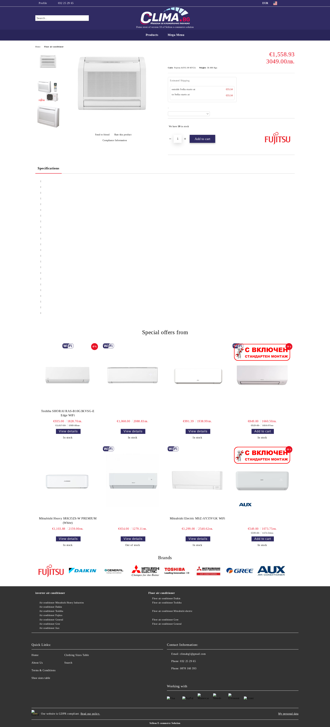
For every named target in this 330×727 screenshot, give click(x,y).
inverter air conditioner (50, 593)
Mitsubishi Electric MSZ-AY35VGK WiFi (197, 518)
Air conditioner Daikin (50, 607)
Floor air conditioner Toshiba (166, 602)
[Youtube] (178, 676)
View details (68, 431)
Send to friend (102, 134)
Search (68, 662)
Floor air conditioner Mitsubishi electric (172, 611)
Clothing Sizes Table (76, 655)
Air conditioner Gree (49, 624)
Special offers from (165, 332)
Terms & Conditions (43, 670)
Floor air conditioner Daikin (166, 598)
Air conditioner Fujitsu (50, 615)
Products (152, 34)
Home (37, 47)
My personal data (288, 713)
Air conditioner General (51, 619)
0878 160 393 (188, 668)
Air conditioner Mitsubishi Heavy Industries (61, 602)
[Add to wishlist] (292, 126)
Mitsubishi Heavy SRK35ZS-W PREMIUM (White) (67, 520)
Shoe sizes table (41, 678)
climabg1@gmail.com (193, 654)
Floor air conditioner (54, 47)
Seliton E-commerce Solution (165, 723)
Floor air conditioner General (166, 624)
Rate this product (122, 134)
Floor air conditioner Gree (165, 619)
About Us (37, 662)
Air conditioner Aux (49, 628)
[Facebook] (287, 3)
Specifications (48, 168)
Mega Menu (176, 34)
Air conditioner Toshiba (51, 611)
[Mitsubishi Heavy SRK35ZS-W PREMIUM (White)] (68, 480)
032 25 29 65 (66, 3)
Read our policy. (90, 713)
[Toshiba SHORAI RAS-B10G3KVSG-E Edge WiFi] (68, 375)
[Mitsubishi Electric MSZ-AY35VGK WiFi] (197, 480)
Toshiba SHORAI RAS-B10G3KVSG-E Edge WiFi (68, 413)
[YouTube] (292, 3)
